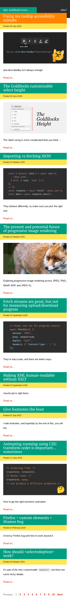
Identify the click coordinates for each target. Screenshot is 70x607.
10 (53, 594)
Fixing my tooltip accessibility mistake (29, 18)
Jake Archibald (16, 10)
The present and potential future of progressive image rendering (31, 229)
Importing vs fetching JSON (27, 156)
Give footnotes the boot (23, 409)
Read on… (9, 77)
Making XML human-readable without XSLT (29, 377)
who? (64, 10)
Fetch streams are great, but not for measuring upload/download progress (30, 305)
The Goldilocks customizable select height (28, 88)
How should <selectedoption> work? (28, 553)
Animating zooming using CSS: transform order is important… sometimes (30, 448)
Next (60, 594)
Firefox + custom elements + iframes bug (27, 519)
